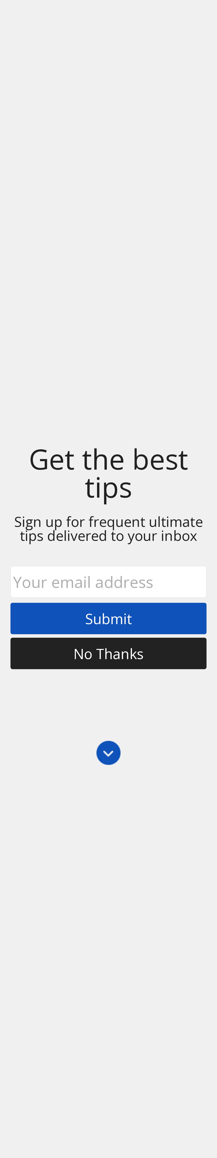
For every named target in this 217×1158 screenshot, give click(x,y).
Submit (108, 618)
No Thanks (108, 653)
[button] (108, 473)
